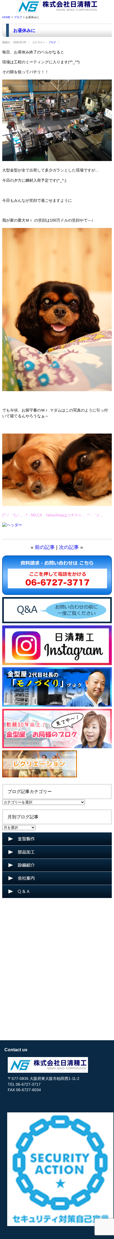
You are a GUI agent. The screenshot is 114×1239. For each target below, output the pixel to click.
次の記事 (69, 547)
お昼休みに (24, 30)
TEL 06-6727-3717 (24, 1084)
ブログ (18, 17)
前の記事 (45, 547)
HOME (6, 17)
